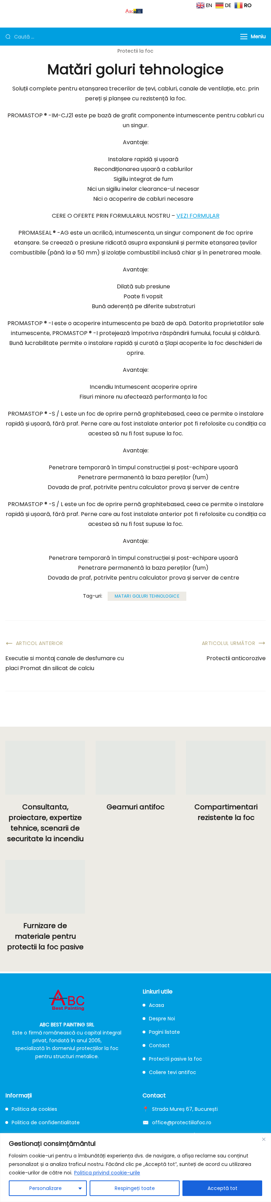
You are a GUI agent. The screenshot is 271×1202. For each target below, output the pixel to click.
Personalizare (45, 1188)
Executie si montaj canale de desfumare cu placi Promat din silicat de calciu (64, 663)
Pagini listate (164, 1032)
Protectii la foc (135, 50)
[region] (135, 1167)
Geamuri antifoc (135, 807)
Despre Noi (162, 1018)
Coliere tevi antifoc (172, 1072)
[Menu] (243, 36)
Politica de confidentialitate (46, 1122)
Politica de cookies (34, 1109)
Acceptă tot (222, 1188)
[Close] (263, 1139)
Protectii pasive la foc (175, 1058)
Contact (159, 1045)
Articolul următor (228, 643)
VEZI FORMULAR (197, 216)
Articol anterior (39, 643)
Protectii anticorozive (236, 658)
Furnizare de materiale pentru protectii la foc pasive (45, 936)
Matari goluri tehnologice (147, 596)
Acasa (156, 1005)
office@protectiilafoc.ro (181, 1122)
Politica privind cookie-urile (107, 1172)
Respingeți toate (135, 1188)
